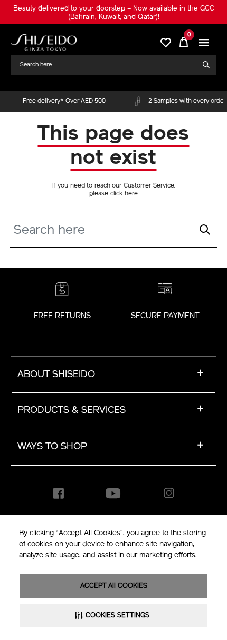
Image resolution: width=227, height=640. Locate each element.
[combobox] (109, 65)
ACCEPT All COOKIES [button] (113, 586)
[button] (204, 42)
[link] (44, 42)
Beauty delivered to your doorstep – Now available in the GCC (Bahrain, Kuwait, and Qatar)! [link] (113, 13)
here (131, 194)
